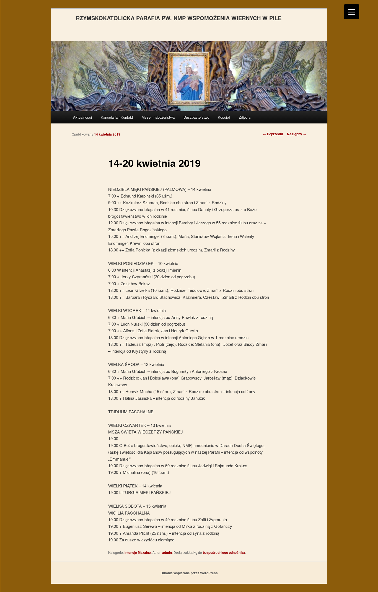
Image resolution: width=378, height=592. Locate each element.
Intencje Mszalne (138, 552)
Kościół (224, 117)
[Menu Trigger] (351, 11)
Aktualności (82, 117)
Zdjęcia (244, 117)
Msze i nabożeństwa (158, 117)
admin (167, 552)
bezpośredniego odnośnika (224, 552)
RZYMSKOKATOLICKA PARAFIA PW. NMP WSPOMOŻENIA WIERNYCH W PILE (178, 18)
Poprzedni (273, 133)
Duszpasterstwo (196, 117)
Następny (296, 133)
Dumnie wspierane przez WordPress (189, 572)
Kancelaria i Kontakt (117, 117)
